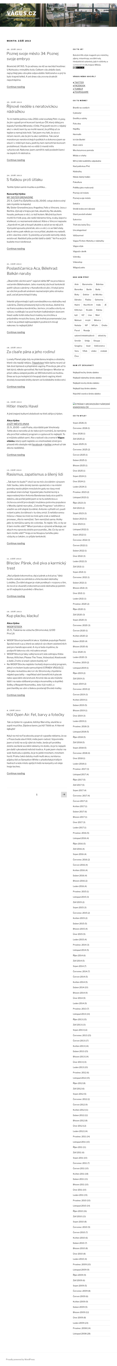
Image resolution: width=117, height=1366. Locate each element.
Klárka (99, 310)
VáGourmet (78, 235)
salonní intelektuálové (84, 335)
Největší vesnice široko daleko (87, 393)
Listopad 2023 (79, 497)
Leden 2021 (78, 598)
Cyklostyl (77, 113)
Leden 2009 (78, 1323)
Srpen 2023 (78, 513)
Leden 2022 (78, 561)
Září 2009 (77, 1280)
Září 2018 (77, 742)
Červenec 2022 (80, 540)
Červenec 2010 (80, 1227)
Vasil (88, 346)
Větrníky (77, 257)
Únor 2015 (78, 934)
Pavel (77, 330)
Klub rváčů (78, 145)
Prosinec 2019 (79, 662)
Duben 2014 (78, 987)
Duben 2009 (79, 1307)
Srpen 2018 (78, 748)
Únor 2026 (78, 433)
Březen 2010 (79, 1248)
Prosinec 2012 (79, 1072)
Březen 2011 (78, 1184)
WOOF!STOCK (14, 626)
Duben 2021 (78, 582)
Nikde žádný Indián (81, 177)
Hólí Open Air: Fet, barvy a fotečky (35, 714)
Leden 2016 (78, 886)
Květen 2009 (79, 1301)
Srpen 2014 (78, 966)
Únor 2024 (78, 481)
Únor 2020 (78, 652)
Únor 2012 (77, 1126)
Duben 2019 (78, 705)
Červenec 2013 (80, 1035)
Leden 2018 (78, 763)
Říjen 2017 (78, 779)
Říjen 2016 (78, 843)
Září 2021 (77, 566)
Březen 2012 (79, 1120)
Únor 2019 (78, 715)
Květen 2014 (79, 982)
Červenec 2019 (80, 689)
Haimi (77, 305)
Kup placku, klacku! (23, 615)
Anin (76, 284)
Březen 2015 (79, 929)
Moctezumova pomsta (83, 150)
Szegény (78, 346)
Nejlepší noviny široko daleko (86, 383)
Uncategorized (79, 230)
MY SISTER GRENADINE (20, 197)
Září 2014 (77, 960)
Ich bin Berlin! (79, 139)
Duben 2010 (78, 1243)
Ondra (104, 325)
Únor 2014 (78, 998)
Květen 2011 (78, 1174)
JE (105, 305)
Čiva (76, 356)
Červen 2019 (79, 694)
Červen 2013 (79, 1040)
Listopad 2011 (79, 1142)
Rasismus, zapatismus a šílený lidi (35, 474)
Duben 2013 (78, 1051)
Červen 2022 (79, 545)
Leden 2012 (78, 1131)
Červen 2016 (79, 865)
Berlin (89, 289)
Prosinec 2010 (79, 1200)
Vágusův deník (79, 251)
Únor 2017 (77, 822)
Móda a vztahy (79, 155)
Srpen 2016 (78, 854)
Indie (98, 305)
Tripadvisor (38, 362)
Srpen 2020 (78, 620)
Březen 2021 (79, 588)
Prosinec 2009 (80, 1264)
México (97, 320)
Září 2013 (77, 1024)
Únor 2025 (78, 470)
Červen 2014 (79, 976)
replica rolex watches (11, 1)
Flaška (88, 299)
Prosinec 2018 (79, 726)
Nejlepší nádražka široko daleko (87, 377)
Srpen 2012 (78, 1094)
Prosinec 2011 (79, 1136)
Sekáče (76, 203)
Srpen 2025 (78, 444)
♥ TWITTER (78, 82)
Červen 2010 (79, 1232)
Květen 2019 (79, 700)
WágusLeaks (79, 267)
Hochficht (88, 305)
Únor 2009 (78, 1317)
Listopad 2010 (79, 1205)
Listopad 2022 (79, 529)
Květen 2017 (79, 806)
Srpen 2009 (78, 1285)
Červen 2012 (79, 1104)
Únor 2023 (78, 524)
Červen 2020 (79, 630)
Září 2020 (77, 614)
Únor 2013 (78, 1062)
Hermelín (77, 134)
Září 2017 (77, 785)
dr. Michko (97, 294)
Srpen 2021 (78, 572)
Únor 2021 (77, 593)
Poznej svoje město (82, 198)
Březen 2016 (79, 881)
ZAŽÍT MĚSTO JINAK (18, 424)
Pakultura (77, 182)
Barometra (87, 284)
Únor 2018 (78, 758)
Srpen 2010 (78, 1221)
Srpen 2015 (78, 907)
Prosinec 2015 (79, 891)
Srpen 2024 (78, 476)
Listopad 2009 (79, 1269)
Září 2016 (77, 849)
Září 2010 (77, 1216)
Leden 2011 (78, 1195)
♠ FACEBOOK (79, 85)
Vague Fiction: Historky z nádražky (88, 241)
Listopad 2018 (79, 731)
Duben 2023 (78, 518)
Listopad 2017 (79, 774)
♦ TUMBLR (78, 89)
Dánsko (77, 299)
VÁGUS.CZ (22, 13)
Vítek (84, 351)
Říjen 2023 (78, 503)
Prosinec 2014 (79, 945)
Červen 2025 (79, 455)
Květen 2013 (79, 1046)
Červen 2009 (79, 1296)
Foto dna (77, 123)
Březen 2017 (79, 817)
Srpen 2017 (78, 790)
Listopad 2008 (79, 1333)
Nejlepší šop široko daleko (84, 388)
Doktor (86, 294)
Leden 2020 (78, 657)
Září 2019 (77, 678)
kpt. (76, 315)
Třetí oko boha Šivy (81, 224)
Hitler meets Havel (22, 406)
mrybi (87, 320)
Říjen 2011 (77, 1147)
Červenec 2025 (80, 449)
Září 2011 (77, 1152)
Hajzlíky (76, 129)
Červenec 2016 (80, 859)
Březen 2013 (79, 1056)
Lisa (90, 315)
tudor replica (30, 1)
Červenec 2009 (80, 1291)
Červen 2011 (79, 1168)
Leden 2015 (78, 939)
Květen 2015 (79, 918)
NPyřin (95, 325)
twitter (48, 444)
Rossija (86, 330)
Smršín (77, 340)
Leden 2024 (78, 486)
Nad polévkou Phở (81, 166)
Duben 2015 (78, 923)
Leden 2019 (78, 721)
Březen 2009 (79, 1312)
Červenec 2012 (80, 1099)
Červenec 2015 (80, 913)
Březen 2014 (79, 993)
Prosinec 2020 (80, 604)
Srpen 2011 (78, 1158)
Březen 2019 (79, 710)
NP (86, 325)
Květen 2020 (79, 636)
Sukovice (77, 219)
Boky (76, 294)
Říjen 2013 (78, 1019)
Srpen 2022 (78, 534)
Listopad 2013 (79, 1014)
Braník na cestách (81, 107)
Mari (97, 315)
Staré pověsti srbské (82, 214)
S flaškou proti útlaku (25, 179)
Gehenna (99, 299)
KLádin (89, 310)
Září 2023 (77, 508)
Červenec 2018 (80, 753)
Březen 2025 (79, 465)
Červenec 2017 (80, 795)
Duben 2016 (78, 875)
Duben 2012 (78, 1115)
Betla (97, 289)
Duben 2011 (78, 1179)
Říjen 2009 (78, 1275)
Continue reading (16, 86)
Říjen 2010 (78, 1211)
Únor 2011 (77, 1190)
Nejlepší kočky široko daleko (86, 372)
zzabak (103, 351)
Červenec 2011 (80, 1163)
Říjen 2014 (78, 955)
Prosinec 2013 (79, 1008)
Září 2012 (77, 1088)
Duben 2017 (78, 811)
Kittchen (78, 310)
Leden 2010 (78, 1259)
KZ (83, 315)
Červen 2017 (79, 801)
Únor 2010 (78, 1253)
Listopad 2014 (79, 950)
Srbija (87, 340)
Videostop (77, 262)
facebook (37, 444)
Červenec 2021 (80, 577)
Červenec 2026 (80, 428)
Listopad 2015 (79, 897)
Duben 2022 (78, 550)
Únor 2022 (78, 556)
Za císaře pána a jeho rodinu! (31, 352)
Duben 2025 (78, 460)
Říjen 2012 (78, 1083)
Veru (76, 351)
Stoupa (96, 340)
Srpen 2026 (78, 423)
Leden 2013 (78, 1067)
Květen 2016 (79, 870)
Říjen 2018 (78, 737)
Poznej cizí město (81, 193)
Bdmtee (99, 284)
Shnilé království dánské (84, 209)
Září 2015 (77, 902)
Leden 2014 (78, 1003)
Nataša (77, 325)
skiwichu (102, 335)
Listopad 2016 (79, 838)
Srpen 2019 (78, 684)
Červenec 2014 (80, 971)
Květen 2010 (79, 1238)
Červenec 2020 (80, 625)
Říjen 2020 (78, 609)
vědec (94, 351)
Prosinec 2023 (79, 492)
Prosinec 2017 (79, 769)
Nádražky (77, 171)
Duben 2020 (78, 641)
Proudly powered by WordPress (20, 1359)
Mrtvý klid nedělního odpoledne (87, 161)
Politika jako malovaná (83, 187)
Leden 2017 (78, 827)
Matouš (77, 320)
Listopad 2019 (79, 668)
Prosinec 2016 (79, 833)
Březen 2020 (79, 646)
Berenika (78, 289)
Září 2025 (77, 439)
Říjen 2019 (78, 673)
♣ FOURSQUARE (80, 92)
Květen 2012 (79, 1110)
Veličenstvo (99, 346)
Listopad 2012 (79, 1078)
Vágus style (78, 246)
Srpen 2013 (78, 1030)
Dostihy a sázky (80, 118)
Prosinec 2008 (80, 1328)
